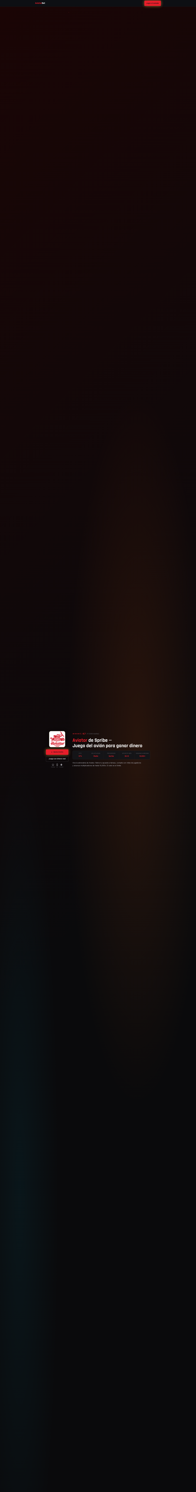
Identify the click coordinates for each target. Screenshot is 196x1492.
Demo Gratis (58, 752)
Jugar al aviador (152, 3)
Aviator (40, 3)
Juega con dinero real (57, 759)
